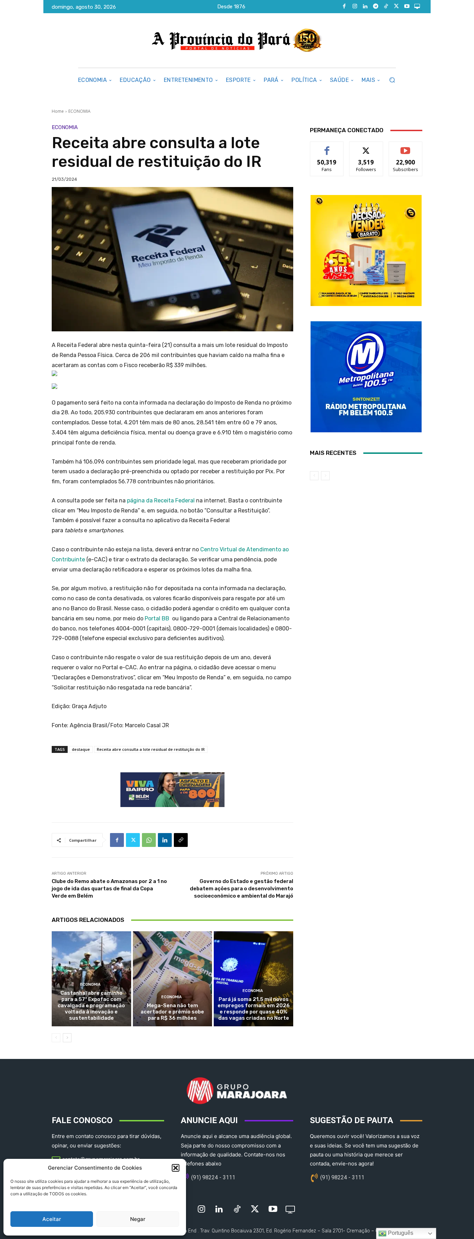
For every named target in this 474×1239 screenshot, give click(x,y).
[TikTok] (386, 6)
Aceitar (51, 1219)
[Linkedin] (365, 6)
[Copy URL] (181, 840)
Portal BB (157, 618)
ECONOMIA (79, 111)
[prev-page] (56, 1037)
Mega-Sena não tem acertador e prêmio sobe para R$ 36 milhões (172, 1011)
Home (58, 111)
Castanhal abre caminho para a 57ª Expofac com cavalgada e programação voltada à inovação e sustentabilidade (91, 1005)
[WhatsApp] (149, 840)
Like (327, 147)
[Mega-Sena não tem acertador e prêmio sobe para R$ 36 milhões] (172, 978)
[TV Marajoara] (417, 6)
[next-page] (67, 1037)
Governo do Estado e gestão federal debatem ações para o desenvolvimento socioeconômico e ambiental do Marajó (241, 888)
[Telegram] (375, 6)
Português (400, 1233)
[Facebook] (344, 6)
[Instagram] (354, 6)
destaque (81, 749)
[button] (175, 1167)
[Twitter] (396, 6)
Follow (366, 147)
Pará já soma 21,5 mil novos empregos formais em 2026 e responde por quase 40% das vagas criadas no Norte (254, 1008)
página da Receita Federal (161, 500)
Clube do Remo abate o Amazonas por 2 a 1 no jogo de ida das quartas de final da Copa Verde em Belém (109, 888)
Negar (137, 1219)
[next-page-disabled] (325, 475)
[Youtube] (406, 6)
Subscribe (405, 147)
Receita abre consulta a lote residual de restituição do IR (151, 749)
